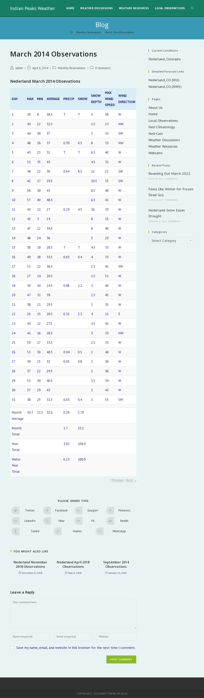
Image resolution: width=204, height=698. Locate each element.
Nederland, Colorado (164, 59)
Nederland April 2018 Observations (73, 564)
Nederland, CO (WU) (163, 80)
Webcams (155, 153)
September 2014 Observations (116, 564)
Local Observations (163, 120)
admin (19, 68)
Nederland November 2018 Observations (30, 564)
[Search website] (192, 8)
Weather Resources (163, 146)
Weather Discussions (164, 140)
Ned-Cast (155, 133)
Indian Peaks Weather (32, 8)
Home (153, 114)
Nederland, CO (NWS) (164, 86)
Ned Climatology (161, 127)
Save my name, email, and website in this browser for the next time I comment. (75, 647)
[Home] (71, 32)
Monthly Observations (72, 68)
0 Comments (103, 68)
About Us (155, 107)
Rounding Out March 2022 (169, 173)
